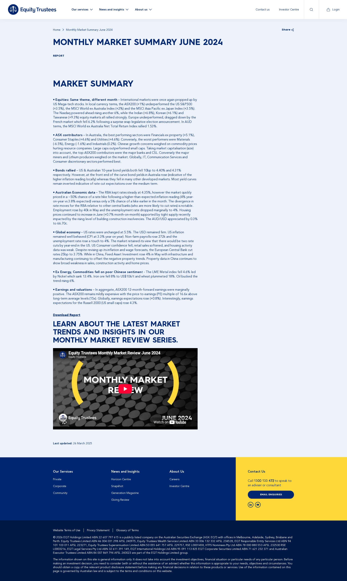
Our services (79, 9)
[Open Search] (311, 9)
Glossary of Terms (127, 530)
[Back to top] (290, 470)
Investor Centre (289, 9)
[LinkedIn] (250, 505)
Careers (174, 479)
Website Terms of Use (66, 530)
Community (60, 493)
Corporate (59, 486)
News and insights (111, 9)
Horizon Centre (121, 479)
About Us (176, 471)
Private (57, 479)
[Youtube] (258, 505)
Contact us (262, 9)
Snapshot (117, 486)
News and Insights (125, 471)
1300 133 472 (264, 481)
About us (141, 9)
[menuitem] (262, 9)
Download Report (66, 315)
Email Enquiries (271, 494)
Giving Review (120, 500)
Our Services (63, 471)
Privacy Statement (98, 530)
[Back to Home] (32, 9)
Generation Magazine (125, 493)
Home (56, 30)
